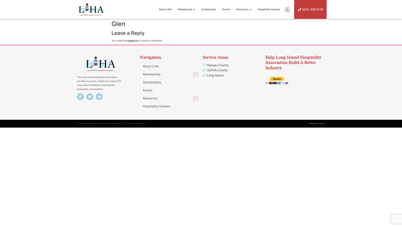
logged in (132, 40)
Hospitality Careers (269, 9)
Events (226, 9)
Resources (242, 9)
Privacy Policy (317, 123)
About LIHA (165, 9)
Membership (185, 9)
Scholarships (208, 9)
